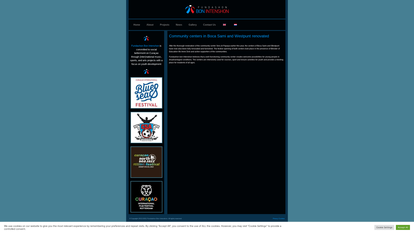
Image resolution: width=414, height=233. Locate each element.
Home (136, 24)
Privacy (275, 218)
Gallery (193, 24)
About (150, 24)
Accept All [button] (403, 227)
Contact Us (209, 24)
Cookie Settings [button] (384, 227)
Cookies (282, 218)
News (179, 24)
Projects (164, 24)
